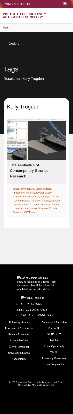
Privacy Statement (18, 334)
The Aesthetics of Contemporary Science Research (29, 170)
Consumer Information (54, 322)
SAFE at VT (54, 334)
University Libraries (19, 352)
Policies (54, 340)
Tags (6, 27)
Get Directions (30, 304)
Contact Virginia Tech (36, 315)
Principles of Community (19, 328)
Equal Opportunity (54, 346)
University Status (19, 322)
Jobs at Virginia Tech (54, 364)
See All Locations (32, 309)
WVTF (54, 352)
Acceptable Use (19, 340)
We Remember (20, 346)
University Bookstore (54, 358)
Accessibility (19, 358)
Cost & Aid (54, 328)
